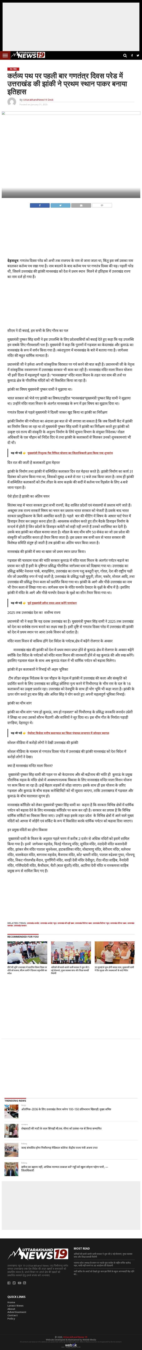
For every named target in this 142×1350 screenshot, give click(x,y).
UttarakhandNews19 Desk (38, 99)
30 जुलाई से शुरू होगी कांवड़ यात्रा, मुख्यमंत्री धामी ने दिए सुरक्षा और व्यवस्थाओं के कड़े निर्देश (114, 969)
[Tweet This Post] (60, 204)
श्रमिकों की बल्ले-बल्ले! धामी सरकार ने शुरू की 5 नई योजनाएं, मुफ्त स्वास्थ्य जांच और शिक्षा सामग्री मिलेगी (70, 970)
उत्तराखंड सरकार (20, 925)
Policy (11, 1318)
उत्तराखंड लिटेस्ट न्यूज (101, 923)
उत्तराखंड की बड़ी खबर (65, 923)
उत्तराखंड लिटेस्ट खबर (83, 923)
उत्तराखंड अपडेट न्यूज (48, 923)
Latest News (15, 1305)
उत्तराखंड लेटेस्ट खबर (118, 923)
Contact (12, 1315)
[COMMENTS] (102, 204)
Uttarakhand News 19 (75, 1337)
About (11, 1309)
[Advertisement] (71, 27)
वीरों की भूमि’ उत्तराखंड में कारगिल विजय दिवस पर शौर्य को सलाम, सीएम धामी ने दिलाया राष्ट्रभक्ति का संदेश (27, 970)
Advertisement (16, 1312)
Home (11, 1302)
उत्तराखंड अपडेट (33, 923)
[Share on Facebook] (40, 204)
